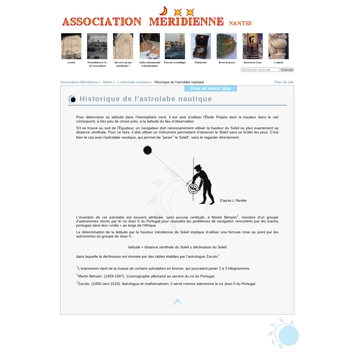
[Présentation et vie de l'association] (97, 31)
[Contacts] (278, 31)
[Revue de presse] (227, 31)
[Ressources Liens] (253, 31)
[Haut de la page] (177, 302)
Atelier (108, 82)
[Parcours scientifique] (175, 31)
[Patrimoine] (201, 31)
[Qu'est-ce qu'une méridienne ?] (123, 31)
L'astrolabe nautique (133, 82)
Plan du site (284, 82)
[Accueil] (71, 31)
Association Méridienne (79, 82)
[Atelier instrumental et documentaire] (149, 31)
